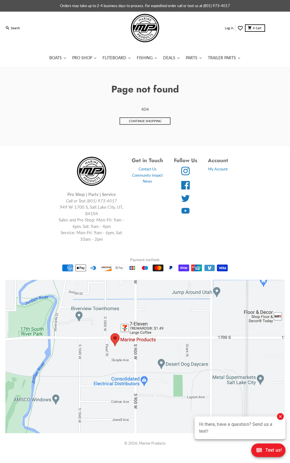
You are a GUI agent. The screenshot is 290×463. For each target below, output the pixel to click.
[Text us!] (268, 451)
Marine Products (152, 443)
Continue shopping (145, 121)
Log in (229, 28)
